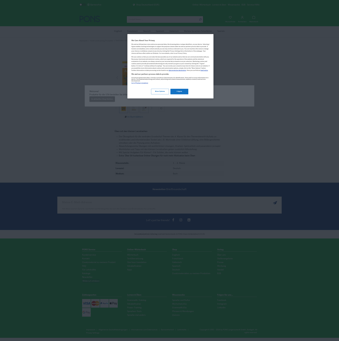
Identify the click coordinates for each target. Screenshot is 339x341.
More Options (160, 91)
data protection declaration (177, 70)
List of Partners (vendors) (139, 83)
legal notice (204, 70)
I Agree (179, 91)
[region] (170, 66)
